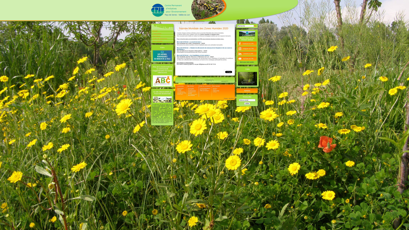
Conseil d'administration (181, 91)
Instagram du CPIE (248, 48)
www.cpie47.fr (224, 81)
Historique (179, 89)
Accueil (155, 31)
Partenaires (180, 94)
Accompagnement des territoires (192, 95)
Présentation (180, 88)
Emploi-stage (216, 90)
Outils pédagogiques (205, 88)
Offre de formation (204, 90)
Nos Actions (156, 36)
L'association (157, 33)
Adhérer (247, 91)
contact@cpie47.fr (209, 80)
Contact (215, 91)
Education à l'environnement (192, 90)
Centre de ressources (160, 39)
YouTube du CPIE (248, 58)
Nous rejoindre (157, 41)
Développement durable (192, 92)
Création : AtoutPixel (229, 98)
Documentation (203, 89)
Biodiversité (191, 88)
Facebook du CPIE (248, 43)
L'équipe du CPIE (181, 93)
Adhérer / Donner (215, 89)
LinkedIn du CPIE (248, 53)
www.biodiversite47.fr (163, 122)
